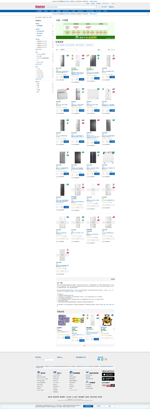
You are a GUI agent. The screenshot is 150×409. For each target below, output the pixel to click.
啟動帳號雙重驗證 (108, 366)
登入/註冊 (104, 6)
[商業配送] (107, 11)
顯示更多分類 (38, 49)
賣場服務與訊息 (80, 11)
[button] (97, 7)
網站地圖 (50, 397)
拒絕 (109, 406)
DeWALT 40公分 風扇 (105, 333)
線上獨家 (58, 11)
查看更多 (99, 406)
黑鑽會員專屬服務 (90, 11)
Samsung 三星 (110, 290)
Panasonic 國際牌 (65, 291)
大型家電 (43, 17)
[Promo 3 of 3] (86, 345)
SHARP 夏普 (59, 291)
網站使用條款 (56, 397)
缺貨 (78, 207)
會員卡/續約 (98, 11)
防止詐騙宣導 (87, 366)
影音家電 (39, 17)
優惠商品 (46, 11)
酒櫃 (107, 304)
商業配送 (105, 11)
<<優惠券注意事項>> (93, 1)
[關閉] (147, 14)
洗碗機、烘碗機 (103, 304)
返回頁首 (113, 279)
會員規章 (87, 397)
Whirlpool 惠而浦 (79, 291)
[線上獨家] (60, 11)
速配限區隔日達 (66, 11)
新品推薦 (52, 11)
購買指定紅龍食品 (66, 1)
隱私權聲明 (62, 397)
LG (74, 291)
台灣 (113, 3)
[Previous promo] (57, 329)
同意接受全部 (88, 406)
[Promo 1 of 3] (84, 345)
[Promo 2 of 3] (85, 345)
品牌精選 (73, 11)
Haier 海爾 (71, 291)
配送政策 (100, 397)
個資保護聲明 (81, 397)
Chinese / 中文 (105, 3)
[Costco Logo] (40, 6)
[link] (62, 66)
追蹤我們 (100, 357)
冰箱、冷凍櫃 (48, 17)
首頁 (36, 17)
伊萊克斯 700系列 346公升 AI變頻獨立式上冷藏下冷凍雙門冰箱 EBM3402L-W (92, 333)
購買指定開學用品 (66, 13)
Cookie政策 (68, 397)
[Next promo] (114, 329)
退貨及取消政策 (93, 397)
